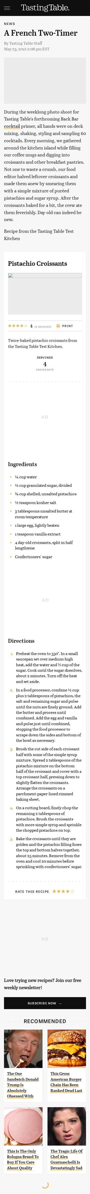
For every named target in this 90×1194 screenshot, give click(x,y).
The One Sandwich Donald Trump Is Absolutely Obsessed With (22, 1084)
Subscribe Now (42, 1003)
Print (67, 326)
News (9, 23)
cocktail (12, 126)
